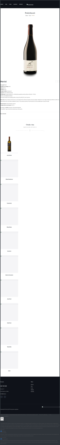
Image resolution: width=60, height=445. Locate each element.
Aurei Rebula (9, 155)
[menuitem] (1, 4)
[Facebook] (1, 397)
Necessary (4, 431)
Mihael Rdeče (9, 227)
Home (27, 15)
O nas (32, 387)
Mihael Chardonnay (9, 179)
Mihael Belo (9, 346)
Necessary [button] (2, 429)
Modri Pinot (59, 81)
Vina (30, 15)
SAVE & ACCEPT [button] (3, 443)
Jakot (56, 81)
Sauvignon (9, 251)
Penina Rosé (9, 203)
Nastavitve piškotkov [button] (43, 414)
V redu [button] (50, 414)
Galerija (32, 389)
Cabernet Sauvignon (9, 274)
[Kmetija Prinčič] (30, 4)
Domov (32, 384)
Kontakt (32, 391)
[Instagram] (5, 397)
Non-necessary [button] (3, 437)
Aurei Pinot (9, 298)
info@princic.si (3, 393)
